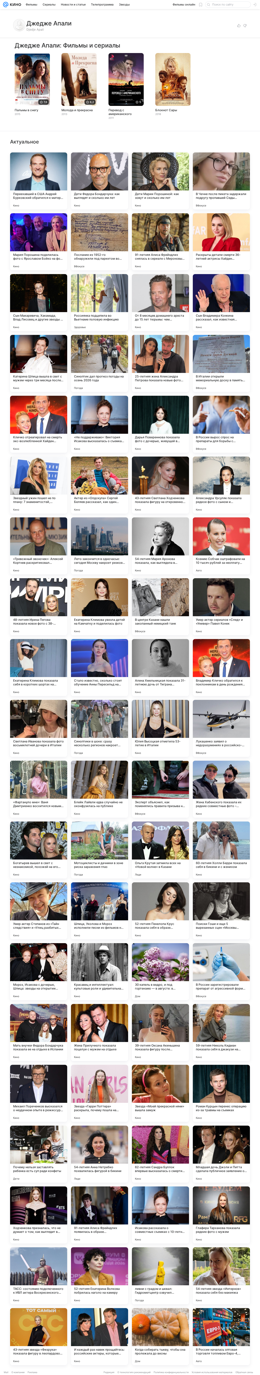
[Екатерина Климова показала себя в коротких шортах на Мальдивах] (38, 667)
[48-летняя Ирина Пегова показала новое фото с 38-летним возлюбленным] (38, 606)
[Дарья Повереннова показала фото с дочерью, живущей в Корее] (160, 424)
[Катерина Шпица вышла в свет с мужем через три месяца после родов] (38, 363)
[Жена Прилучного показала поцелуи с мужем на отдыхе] (99, 1032)
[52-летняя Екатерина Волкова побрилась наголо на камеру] (99, 1275)
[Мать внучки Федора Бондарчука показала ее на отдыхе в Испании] (38, 1032)
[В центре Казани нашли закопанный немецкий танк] (160, 606)
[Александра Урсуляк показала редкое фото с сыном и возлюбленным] (221, 485)
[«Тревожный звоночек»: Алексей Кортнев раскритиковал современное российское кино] (38, 545)
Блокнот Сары (166, 110)
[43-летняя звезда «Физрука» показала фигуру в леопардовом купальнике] (38, 1336)
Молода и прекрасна (77, 110)
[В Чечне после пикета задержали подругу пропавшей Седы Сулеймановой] (221, 180)
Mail (6, 1372)
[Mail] (5, 4)
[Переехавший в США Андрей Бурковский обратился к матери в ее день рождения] (38, 180)
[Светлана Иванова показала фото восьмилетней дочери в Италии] (38, 728)
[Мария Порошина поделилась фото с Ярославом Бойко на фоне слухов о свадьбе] (38, 241)
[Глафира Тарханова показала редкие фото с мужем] (221, 1214)
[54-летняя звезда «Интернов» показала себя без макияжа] (221, 1275)
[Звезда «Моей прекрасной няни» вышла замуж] (160, 1093)
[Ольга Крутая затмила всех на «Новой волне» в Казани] (160, 850)
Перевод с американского (120, 112)
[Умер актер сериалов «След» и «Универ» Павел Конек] (221, 606)
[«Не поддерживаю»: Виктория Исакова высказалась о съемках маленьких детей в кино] (99, 424)
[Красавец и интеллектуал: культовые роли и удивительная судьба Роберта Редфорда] (99, 971)
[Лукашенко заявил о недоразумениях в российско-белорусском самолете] (221, 728)
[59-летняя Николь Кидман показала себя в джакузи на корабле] (221, 1032)
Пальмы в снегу (26, 110)
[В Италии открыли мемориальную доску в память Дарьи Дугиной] (221, 363)
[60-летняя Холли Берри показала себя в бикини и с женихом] (221, 850)
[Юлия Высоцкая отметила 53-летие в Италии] (160, 728)
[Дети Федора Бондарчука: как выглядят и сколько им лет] (99, 180)
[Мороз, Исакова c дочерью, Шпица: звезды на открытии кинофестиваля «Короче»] (38, 971)
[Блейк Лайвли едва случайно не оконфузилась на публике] (99, 789)
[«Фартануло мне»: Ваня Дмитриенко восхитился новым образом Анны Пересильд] (38, 789)
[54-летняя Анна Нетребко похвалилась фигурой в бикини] (99, 1154)
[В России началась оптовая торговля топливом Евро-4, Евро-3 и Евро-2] (221, 1336)
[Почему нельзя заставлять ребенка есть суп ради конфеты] (38, 1154)
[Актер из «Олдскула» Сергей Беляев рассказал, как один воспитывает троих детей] (99, 485)
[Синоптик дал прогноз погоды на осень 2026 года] (99, 363)
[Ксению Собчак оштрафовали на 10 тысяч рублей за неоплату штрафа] (221, 545)
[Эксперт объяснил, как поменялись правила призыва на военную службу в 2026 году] (160, 789)
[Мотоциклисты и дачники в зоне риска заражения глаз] (99, 850)
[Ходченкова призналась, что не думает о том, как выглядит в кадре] (38, 1214)
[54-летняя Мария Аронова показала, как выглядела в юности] (160, 545)
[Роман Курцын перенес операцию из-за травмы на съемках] (221, 1093)
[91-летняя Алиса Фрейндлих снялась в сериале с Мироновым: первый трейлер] (160, 241)
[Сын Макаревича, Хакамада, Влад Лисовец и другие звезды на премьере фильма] (38, 302)
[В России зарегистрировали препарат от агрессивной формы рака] (221, 971)
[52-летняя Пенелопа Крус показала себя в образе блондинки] (160, 910)
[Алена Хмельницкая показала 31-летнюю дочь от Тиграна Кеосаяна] (160, 667)
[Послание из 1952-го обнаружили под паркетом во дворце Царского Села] (99, 241)
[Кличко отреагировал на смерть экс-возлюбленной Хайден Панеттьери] (38, 424)
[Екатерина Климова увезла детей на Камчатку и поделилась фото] (99, 606)
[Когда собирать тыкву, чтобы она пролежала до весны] (160, 1336)
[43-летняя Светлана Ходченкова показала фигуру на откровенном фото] (160, 485)
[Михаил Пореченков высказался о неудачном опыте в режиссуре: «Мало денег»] (38, 1093)
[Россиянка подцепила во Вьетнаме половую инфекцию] (99, 302)
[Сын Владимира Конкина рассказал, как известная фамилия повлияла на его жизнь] (221, 302)
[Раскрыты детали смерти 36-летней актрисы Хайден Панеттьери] (221, 241)
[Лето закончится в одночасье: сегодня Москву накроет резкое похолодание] (99, 545)
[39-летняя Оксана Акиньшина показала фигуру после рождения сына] (160, 1032)
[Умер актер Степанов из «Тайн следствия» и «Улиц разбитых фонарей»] (38, 910)
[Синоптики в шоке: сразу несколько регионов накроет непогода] (99, 728)
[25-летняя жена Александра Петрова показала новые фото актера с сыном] (160, 363)
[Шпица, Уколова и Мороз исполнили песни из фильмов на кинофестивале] (99, 910)
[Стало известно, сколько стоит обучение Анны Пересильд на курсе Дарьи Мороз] (99, 667)
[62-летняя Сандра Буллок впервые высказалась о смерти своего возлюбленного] (160, 1154)
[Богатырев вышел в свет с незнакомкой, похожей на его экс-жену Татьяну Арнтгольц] (38, 850)
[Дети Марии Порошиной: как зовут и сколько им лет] (160, 180)
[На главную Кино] (14, 4)
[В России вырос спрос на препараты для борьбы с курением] (221, 424)
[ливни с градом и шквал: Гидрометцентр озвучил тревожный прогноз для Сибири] (160, 1275)
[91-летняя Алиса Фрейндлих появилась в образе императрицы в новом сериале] (99, 1214)
